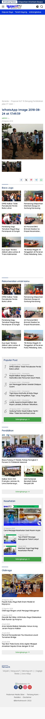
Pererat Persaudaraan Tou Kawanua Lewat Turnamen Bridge (20, 636)
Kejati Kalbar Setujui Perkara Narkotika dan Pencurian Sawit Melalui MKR (25, 376)
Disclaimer (27, 697)
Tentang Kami (32, 694)
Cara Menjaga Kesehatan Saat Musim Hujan (22, 530)
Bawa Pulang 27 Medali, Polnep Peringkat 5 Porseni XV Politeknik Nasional (20, 461)
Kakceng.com (27, 671)
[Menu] (3, 6)
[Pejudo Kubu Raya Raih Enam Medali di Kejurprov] (22, 585)
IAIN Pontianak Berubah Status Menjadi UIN (30, 481)
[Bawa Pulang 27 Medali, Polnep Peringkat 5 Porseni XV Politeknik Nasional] (22, 446)
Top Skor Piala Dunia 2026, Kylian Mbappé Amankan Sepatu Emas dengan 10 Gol (19, 645)
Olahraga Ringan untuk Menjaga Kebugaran (20, 611)
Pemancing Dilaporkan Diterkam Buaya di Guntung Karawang (33, 206)
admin (4, 118)
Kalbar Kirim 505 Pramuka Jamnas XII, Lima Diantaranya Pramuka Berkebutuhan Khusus (11, 481)
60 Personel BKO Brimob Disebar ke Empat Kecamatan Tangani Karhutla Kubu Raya (33, 229)
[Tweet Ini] (26, 180)
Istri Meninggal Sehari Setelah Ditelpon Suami (25, 385)
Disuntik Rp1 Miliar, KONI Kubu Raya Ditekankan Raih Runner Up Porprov (21, 618)
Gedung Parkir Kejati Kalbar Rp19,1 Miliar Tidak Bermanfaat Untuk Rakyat (23, 412)
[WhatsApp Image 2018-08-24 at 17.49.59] (11, 166)
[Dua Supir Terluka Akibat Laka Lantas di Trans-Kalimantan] (11, 242)
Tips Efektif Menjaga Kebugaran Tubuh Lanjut (28, 538)
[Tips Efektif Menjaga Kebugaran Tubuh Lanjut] (10, 538)
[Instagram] (25, 687)
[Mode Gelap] (37, 7)
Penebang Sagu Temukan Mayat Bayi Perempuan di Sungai (11, 229)
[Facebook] (16, 687)
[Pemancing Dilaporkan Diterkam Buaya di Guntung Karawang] (33, 196)
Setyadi (6, 671)
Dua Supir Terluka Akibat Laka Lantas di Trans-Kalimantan (11, 252)
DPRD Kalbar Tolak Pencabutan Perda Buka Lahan (10, 206)
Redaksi (17, 697)
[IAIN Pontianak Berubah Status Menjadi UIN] (33, 471)
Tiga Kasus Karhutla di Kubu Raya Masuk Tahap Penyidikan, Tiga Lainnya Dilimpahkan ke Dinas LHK (23, 394)
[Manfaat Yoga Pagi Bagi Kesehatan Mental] (10, 550)
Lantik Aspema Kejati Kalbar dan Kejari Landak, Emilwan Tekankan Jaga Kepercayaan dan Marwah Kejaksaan (23, 403)
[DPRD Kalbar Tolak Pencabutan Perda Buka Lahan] (11, 196)
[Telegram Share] (36, 180)
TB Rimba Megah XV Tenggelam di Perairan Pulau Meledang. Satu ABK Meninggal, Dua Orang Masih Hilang (33, 252)
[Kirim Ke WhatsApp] (41, 180)
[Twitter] (20, 687)
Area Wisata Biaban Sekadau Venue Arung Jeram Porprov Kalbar (20, 627)
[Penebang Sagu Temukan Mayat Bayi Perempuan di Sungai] (11, 219)
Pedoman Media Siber (15, 694)
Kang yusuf (15, 671)
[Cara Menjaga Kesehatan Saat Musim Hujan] (22, 515)
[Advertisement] (22, 42)
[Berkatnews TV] (14, 6)
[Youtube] (30, 687)
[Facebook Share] (21, 180)
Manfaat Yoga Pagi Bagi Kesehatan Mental (28, 549)
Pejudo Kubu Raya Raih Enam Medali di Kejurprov (18, 603)
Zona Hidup (26, 673)
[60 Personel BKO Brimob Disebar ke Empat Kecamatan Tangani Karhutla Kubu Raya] (33, 219)
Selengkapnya (22, 419)
